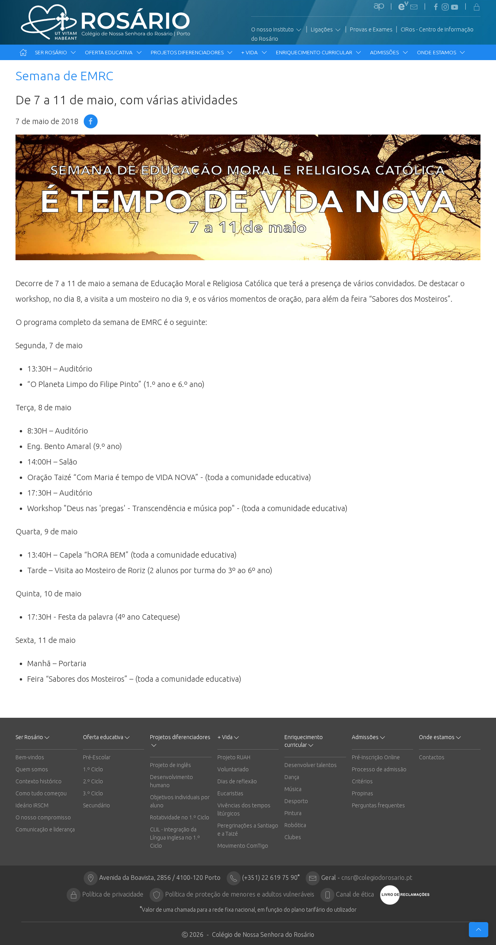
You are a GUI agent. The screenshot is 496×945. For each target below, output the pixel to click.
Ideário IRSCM (32, 805)
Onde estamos (437, 52)
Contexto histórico (39, 781)
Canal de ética (355, 894)
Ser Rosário (51, 52)
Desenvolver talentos (310, 765)
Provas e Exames (371, 29)
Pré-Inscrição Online (376, 757)
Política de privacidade (112, 894)
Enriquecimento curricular (314, 52)
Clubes (292, 837)
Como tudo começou (41, 793)
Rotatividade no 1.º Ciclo (179, 817)
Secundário (96, 805)
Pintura (292, 813)
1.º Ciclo (93, 769)
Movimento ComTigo (242, 846)
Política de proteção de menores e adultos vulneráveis (239, 894)
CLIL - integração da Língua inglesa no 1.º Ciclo (175, 837)
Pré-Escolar (96, 757)
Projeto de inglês (170, 765)
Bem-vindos (30, 757)
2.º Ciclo (93, 781)
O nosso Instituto (273, 29)
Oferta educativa (109, 52)
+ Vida (250, 52)
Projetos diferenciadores (188, 52)
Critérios (362, 781)
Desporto (296, 801)
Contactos (431, 757)
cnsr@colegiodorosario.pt (376, 877)
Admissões (385, 52)
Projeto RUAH (233, 757)
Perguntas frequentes (378, 805)
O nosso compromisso (43, 817)
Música (292, 789)
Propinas (362, 793)
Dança (291, 777)
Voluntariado (233, 769)
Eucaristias (230, 793)
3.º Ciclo (93, 793)
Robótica (295, 825)
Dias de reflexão (237, 781)
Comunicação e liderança (45, 829)
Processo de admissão (379, 769)
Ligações (322, 29)
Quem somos (32, 769)
